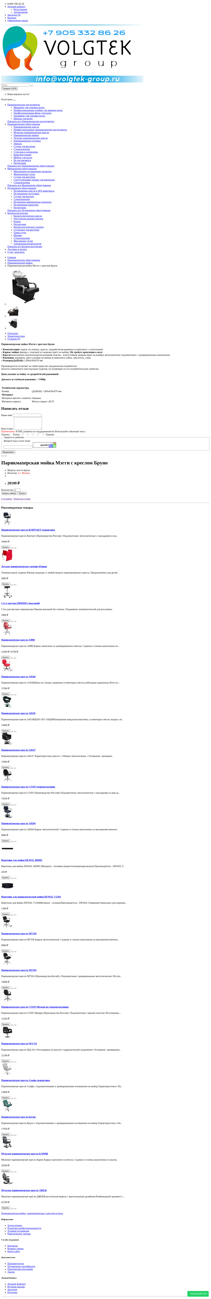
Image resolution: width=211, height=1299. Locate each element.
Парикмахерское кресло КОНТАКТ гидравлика (28, 530)
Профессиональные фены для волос (32, 113)
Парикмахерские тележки (27, 141)
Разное (17, 221)
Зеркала (18, 143)
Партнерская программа (20, 1269)
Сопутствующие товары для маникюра (34, 179)
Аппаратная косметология (27, 243)
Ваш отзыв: (7, 428)
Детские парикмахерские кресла (31, 138)
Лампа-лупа (20, 232)
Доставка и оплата (17, 249)
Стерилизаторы (22, 149)
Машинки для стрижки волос (29, 107)
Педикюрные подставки (26, 193)
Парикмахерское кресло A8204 (18, 823)
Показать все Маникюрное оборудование (29, 185)
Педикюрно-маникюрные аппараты (32, 202)
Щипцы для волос (23, 118)
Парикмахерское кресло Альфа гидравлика (25, 1080)
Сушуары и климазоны (26, 152)
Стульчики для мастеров (26, 229)
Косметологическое (17, 213)
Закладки (12, 1289)
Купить (22, 493)
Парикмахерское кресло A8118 (18, 713)
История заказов (16, 1286)
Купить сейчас (9, 493)
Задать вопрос (14, 1225)
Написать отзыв (22, 498)
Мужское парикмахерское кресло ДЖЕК (24, 1190)
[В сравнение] (5, 455)
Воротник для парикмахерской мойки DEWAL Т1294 (31, 896)
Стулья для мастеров (24, 146)
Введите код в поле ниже (17, 441)
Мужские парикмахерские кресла (31, 132)
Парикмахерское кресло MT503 (18, 970)
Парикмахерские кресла (26, 127)
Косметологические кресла (28, 216)
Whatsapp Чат (198, 1294)
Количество (7, 490)
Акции (11, 1272)
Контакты (12, 1245)
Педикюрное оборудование (21, 188)
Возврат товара (15, 1248)
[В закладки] (2, 455)
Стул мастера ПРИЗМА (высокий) (20, 603)
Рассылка (12, 1292)
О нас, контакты (16, 252)
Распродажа (20, 163)
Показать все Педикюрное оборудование (29, 210)
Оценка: (5, 434)
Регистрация (20, 9)
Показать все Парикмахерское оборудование (30, 166)
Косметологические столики (29, 227)
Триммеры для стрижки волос (29, 115)
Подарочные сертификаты (21, 1266)
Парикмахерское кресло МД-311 (19, 1043)
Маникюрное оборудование (22, 168)
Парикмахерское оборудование (23, 124)
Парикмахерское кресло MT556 (18, 933)
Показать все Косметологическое (24, 246)
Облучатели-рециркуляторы (28, 218)
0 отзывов (6, 498)
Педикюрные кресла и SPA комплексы (34, 191)
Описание (12, 333)
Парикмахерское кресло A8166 (18, 676)
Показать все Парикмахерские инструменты (30, 121)
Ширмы (18, 235)
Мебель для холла (23, 157)
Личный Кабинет (16, 1284)
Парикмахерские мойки (26, 135)
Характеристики (16, 336)
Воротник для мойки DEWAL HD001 (21, 860)
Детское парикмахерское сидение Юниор (24, 566)
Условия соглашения (18, 1231)
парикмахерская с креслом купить (45, 1213)
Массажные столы (23, 241)
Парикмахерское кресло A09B (18, 640)
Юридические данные (19, 1233)
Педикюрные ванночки (26, 204)
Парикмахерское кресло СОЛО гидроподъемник (28, 786)
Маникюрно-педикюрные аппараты (33, 171)
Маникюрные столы (24, 174)
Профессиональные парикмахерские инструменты (40, 129)
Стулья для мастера (24, 196)
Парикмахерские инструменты (23, 104)
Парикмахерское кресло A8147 (18, 750)
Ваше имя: (6, 415)
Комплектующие (22, 154)
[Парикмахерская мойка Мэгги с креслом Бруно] (25, 304)
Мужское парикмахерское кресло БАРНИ (24, 1153)
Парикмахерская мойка (13, 1213)
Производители (15, 1263)
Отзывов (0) (13, 339)
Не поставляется (22, 160)
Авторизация (20, 12)
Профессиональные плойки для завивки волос (38, 110)
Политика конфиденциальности (24, 1228)
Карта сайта (13, 1251)
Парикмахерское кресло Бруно (18, 1117)
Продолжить (8, 452)
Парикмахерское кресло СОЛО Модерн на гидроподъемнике (35, 1007)
